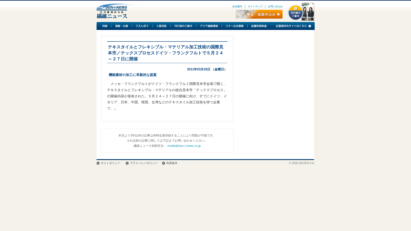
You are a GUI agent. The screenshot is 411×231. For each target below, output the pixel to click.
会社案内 (237, 6)
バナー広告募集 (235, 26)
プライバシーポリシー (144, 163)
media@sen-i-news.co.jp (184, 145)
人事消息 (162, 26)
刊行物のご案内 (183, 26)
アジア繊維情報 (209, 26)
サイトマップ (255, 6)
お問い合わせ (275, 6)
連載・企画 (122, 26)
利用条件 (171, 163)
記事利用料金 (258, 26)
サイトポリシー (110, 163)
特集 (104, 26)
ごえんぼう (142, 26)
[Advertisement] (274, 70)
